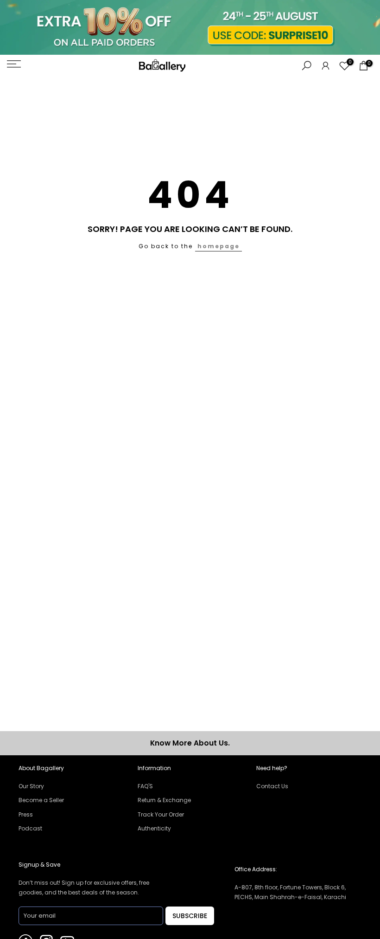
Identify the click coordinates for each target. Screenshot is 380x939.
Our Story (31, 786)
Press (26, 814)
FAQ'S (145, 786)
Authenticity (154, 828)
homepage (218, 246)
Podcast (30, 828)
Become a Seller (41, 800)
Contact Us (272, 786)
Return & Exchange (164, 800)
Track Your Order (161, 814)
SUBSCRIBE (189, 915)
